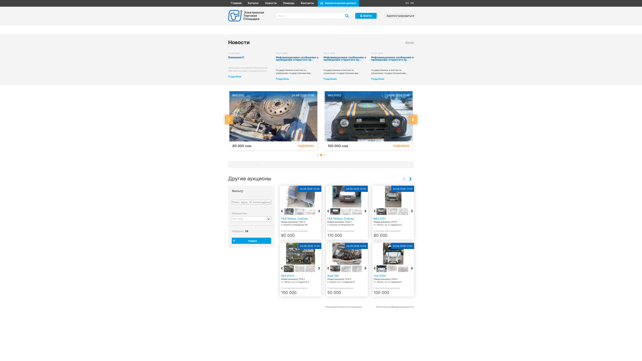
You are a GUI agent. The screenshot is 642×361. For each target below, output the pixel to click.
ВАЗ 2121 (380, 218)
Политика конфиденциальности (395, 306)
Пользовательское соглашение (343, 306)
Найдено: (238, 231)
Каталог (253, 3)
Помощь (288, 3)
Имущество (239, 213)
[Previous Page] (403, 179)
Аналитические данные (340, 3)
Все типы (238, 218)
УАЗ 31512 (287, 275)
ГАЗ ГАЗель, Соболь (294, 218)
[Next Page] (410, 179)
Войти (367, 15)
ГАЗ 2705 (380, 275)
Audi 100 (333, 275)
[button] (229, 119)
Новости (271, 3)
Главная (236, 3)
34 (246, 231)
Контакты (307, 3)
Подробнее (234, 76)
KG (407, 3)
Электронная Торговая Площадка (253, 16)
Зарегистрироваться (400, 15)
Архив (409, 42)
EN (412, 3)
